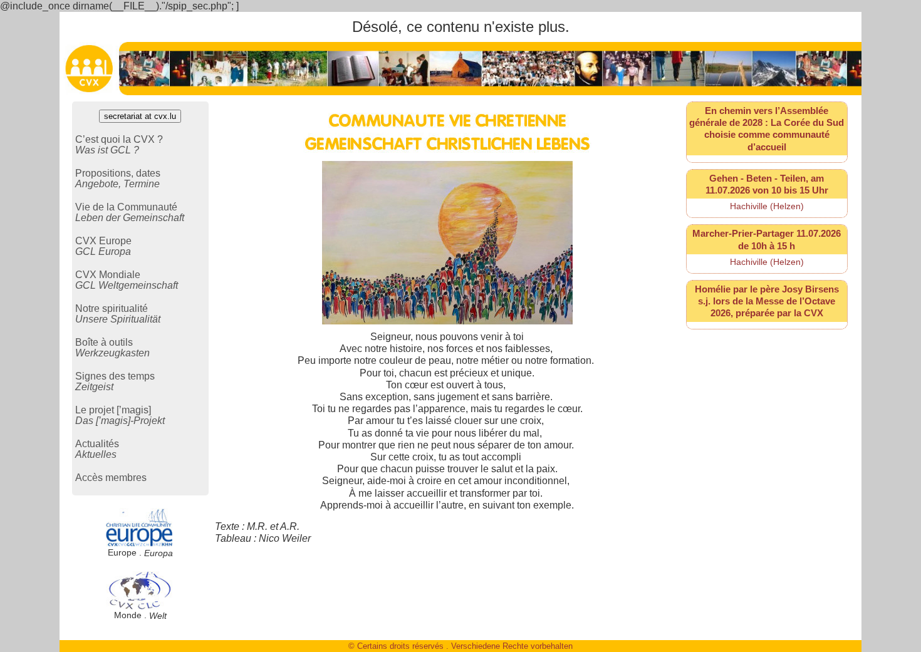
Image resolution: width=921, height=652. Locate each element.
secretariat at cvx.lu (140, 116)
